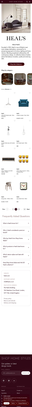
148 (24, 209)
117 (13, 209)
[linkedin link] (14, 380)
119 (18, 209)
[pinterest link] (9, 380)
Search (3, 390)
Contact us (19, 390)
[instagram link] (3, 380)
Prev (3, 209)
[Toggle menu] (2, 2)
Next (28, 209)
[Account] (30, 1)
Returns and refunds (9, 301)
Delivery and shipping (10, 303)
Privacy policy (7, 298)
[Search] (27, 2)
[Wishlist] (14, 93)
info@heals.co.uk (9, 282)
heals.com (7, 276)
